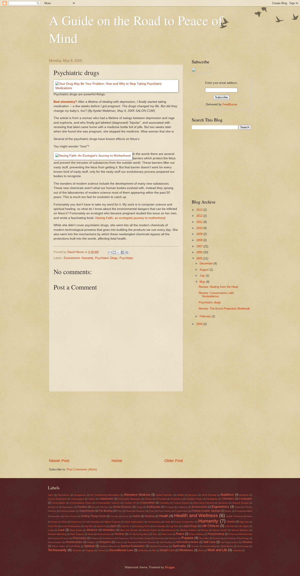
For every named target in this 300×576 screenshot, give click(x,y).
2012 (199, 215)
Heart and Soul (78, 522)
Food (151, 511)
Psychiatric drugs (210, 302)
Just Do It (126, 526)
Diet (94, 507)
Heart (249, 516)
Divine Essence (122, 507)
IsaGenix (101, 526)
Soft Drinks (74, 546)
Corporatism (147, 502)
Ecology (169, 507)
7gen (50, 495)
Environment (72, 258)
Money (204, 530)
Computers (245, 498)
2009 (199, 234)
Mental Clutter (150, 530)
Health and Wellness (196, 515)
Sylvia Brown (226, 546)
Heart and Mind (59, 522)
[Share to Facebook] (122, 252)
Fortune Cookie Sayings (206, 511)
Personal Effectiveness (240, 534)
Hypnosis (244, 522)
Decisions (223, 503)
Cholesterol (176, 499)
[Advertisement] (116, 424)
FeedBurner (229, 104)
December (206, 263)
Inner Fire (53, 526)
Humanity (87, 258)
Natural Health (219, 530)
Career (91, 499)
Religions (105, 542)
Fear (119, 511)
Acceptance (80, 495)
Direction (104, 507)
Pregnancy (123, 538)
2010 (199, 228)
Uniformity (143, 550)
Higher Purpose (112, 522)
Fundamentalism (243, 511)
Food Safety (164, 511)
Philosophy (79, 538)
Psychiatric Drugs (106, 258)
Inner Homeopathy (70, 526)
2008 (199, 240)
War (154, 550)
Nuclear (119, 534)
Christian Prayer (194, 499)
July (203, 275)
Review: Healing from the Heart (218, 286)
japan (113, 526)
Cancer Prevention (57, 499)
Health (163, 516)
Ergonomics (220, 506)
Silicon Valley (58, 546)
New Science (77, 534)
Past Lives (166, 534)
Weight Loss (167, 550)
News (90, 534)
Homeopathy (154, 522)
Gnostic (114, 516)
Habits (136, 516)
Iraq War (88, 526)
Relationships (74, 542)
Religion (91, 542)
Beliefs (180, 495)
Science (120, 542)
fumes (228, 511)
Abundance (63, 495)
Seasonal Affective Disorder (141, 542)
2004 (199, 324)
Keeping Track (142, 526)
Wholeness (186, 550)
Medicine (92, 530)
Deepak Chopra (240, 503)
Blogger (169, 567)
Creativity (164, 503)
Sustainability (209, 546)
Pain (155, 534)
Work (200, 550)
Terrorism (76, 550)
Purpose (187, 538)
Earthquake (154, 507)
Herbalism (95, 522)
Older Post (173, 461)
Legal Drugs (189, 526)
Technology (243, 546)
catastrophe (106, 498)
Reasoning (218, 538)
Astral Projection (164, 495)
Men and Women (129, 530)
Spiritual (89, 546)
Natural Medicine (240, 530)
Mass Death (76, 530)
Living (51, 530)
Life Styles (243, 526)
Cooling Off (130, 503)
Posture (95, 538)
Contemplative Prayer (81, 503)
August (205, 269)
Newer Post (59, 461)
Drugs (140, 507)
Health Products (234, 516)
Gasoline (55, 516)
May (203, 281)
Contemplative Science (108, 503)
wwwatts (237, 550)
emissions (183, 507)
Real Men (204, 538)
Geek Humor (70, 516)
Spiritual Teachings (159, 546)
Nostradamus (104, 534)
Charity (148, 499)
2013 (199, 209)
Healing (149, 516)
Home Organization (134, 522)
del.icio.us (53, 507)
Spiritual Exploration (133, 546)
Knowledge (159, 526)
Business (244, 495)
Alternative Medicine (137, 494)
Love (61, 530)
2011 (199, 222)
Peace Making (196, 534)
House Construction (184, 522)
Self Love (209, 542)
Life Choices (210, 526)
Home (117, 461)
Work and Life (217, 550)
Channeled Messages (129, 499)
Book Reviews (209, 495)
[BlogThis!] (114, 252)
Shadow (247, 542)
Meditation (109, 530)
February (206, 316)
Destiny (82, 507)
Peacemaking (216, 534)
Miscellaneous (168, 530)
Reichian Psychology (238, 538)
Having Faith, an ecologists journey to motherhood (130, 218)
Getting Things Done (93, 516)
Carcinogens (77, 499)
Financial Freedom (135, 511)
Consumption (58, 503)
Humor (231, 521)
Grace (125, 516)
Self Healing (166, 542)
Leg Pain (173, 526)
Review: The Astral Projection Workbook (224, 308)
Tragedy (89, 550)
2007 (199, 246)
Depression (68, 507)
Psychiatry (126, 258)
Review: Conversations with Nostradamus (216, 294)
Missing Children (188, 530)
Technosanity (57, 550)
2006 (199, 252)
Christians (228, 498)
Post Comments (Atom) (82, 469)
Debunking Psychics (203, 503)
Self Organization (229, 542)
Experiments (87, 511)
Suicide (195, 546)
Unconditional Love (121, 550)
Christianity (212, 499)
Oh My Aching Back (139, 534)
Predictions (108, 538)
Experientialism (67, 511)
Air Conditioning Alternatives (104, 495)
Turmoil (101, 550)
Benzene (192, 495)
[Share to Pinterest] (127, 252)
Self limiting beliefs (187, 542)
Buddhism (227, 494)
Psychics (173, 538)
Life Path (229, 526)
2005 (199, 258)
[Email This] (110, 252)
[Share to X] (118, 252)
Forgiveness (181, 511)
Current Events (181, 503)
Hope (167, 522)
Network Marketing (57, 534)
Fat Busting (105, 511)
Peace (180, 534)
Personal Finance (60, 538)
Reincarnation (55, 542)
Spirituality (179, 546)
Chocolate (161, 499)
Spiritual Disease (108, 546)
